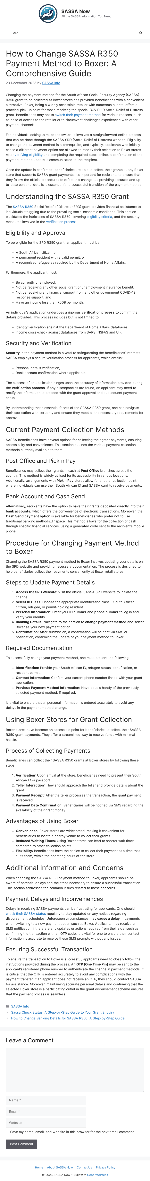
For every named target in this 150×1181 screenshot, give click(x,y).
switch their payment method (78, 115)
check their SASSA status (26, 914)
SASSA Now (75, 11)
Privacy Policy (105, 1167)
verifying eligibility (29, 155)
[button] (140, 33)
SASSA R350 (23, 207)
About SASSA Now (60, 1167)
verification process (61, 222)
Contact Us (84, 1167)
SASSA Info (20, 1006)
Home (39, 1167)
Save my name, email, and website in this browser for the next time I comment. (72, 1132)
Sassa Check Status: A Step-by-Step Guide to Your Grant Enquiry (62, 1012)
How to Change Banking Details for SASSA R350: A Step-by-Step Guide (68, 1018)
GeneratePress (97, 1175)
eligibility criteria (99, 217)
